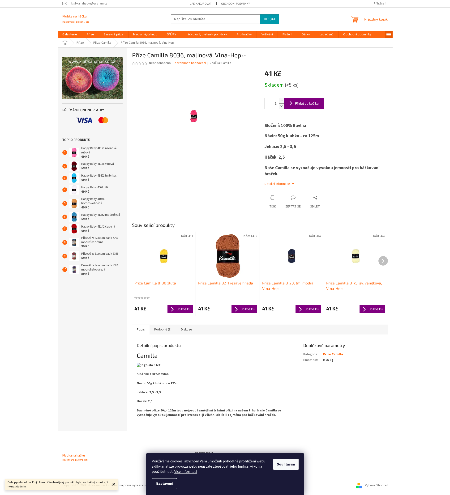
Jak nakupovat (201, 4)
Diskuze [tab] (186, 329)
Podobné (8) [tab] (162, 329)
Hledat (269, 19)
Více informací (185, 471)
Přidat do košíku (307, 103)
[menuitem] (70, 34)
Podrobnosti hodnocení (189, 63)
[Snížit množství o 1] (281, 106)
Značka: (220, 63)
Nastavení (164, 483)
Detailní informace (277, 184)
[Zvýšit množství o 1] (281, 100)
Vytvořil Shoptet (376, 485)
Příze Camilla (333, 354)
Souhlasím (286, 464)
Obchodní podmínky (235, 4)
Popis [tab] (141, 329)
